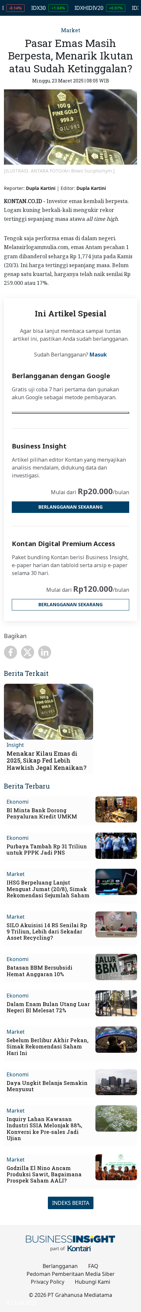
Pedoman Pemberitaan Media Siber (71, 1273)
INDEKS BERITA (70, 1203)
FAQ (93, 1266)
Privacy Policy (47, 1281)
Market (70, 30)
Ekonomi (18, 801)
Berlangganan (60, 1266)
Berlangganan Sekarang (70, 507)
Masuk (98, 354)
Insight (15, 744)
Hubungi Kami (92, 1281)
